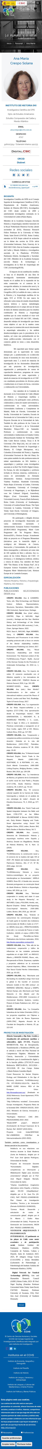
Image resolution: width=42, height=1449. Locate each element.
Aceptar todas (8, 1444)
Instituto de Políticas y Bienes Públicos (21, 1392)
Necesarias (7, 1432)
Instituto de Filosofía (21, 1368)
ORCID (21, 158)
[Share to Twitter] (11, 1349)
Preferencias (28, 1432)
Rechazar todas (24, 1444)
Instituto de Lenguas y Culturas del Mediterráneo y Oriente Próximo (21, 1386)
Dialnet (21, 162)
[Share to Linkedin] (14, 1349)
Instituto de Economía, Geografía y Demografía (21, 1362)
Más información (8, 1427)
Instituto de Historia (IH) (21, 105)
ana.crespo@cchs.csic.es (21, 130)
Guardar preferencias (11, 1438)
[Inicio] (8, 12)
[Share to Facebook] (7, 1349)
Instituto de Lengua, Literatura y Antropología (21, 1378)
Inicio (9, 43)
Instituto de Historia (21, 1373)
